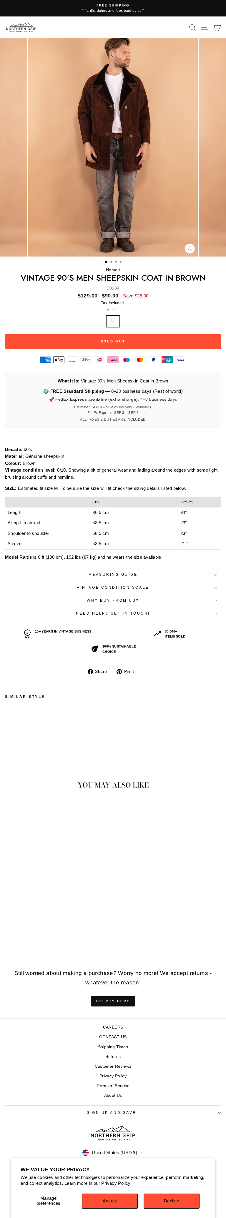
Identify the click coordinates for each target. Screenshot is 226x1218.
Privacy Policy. (116, 1183)
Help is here (113, 1001)
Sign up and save (111, 1112)
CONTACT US (113, 1037)
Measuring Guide (113, 574)
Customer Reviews (113, 1066)
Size (113, 310)
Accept (110, 1201)
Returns (113, 1056)
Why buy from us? (113, 600)
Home (111, 270)
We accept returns (184, 973)
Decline (171, 1201)
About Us (113, 1095)
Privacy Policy (113, 1076)
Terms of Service (113, 1086)
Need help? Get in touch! (113, 613)
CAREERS (113, 1027)
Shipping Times (113, 1047)
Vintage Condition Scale (113, 587)
